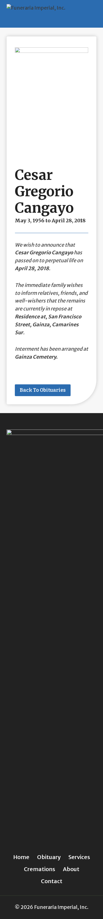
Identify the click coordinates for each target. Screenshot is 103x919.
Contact (51, 881)
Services (79, 857)
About (71, 869)
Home (21, 857)
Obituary (49, 857)
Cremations (39, 869)
